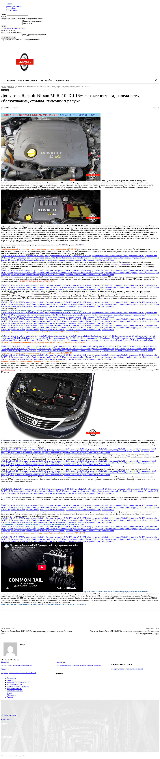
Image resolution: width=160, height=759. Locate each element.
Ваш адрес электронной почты (35, 35)
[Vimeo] (154, 42)
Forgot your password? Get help (13, 28)
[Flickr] (15, 743)
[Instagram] (148, 42)
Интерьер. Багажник (15, 691)
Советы (10, 697)
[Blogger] (3, 743)
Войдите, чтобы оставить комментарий (127, 669)
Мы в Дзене (5, 720)
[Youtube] (157, 42)
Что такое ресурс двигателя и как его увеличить (16, 665)
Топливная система (14, 684)
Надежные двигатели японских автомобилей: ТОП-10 (18, 673)
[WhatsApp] (48, 616)
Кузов (9, 693)
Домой (3, 87)
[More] (56, 616)
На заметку (11, 678)
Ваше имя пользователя (32, 21)
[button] (156, 80)
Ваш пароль (27, 23)
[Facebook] (144, 42)
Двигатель (10, 87)
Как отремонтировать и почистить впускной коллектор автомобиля (79, 665)
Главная (9, 4)
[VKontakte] (27, 743)
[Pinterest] (39, 616)
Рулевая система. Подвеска (18, 687)
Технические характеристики (19, 682)
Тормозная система (14, 689)
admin (8, 108)
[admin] (2, 108)
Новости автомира (13, 6)
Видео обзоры (11, 10)
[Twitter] (151, 42)
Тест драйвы (11, 8)
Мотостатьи (12, 695)
